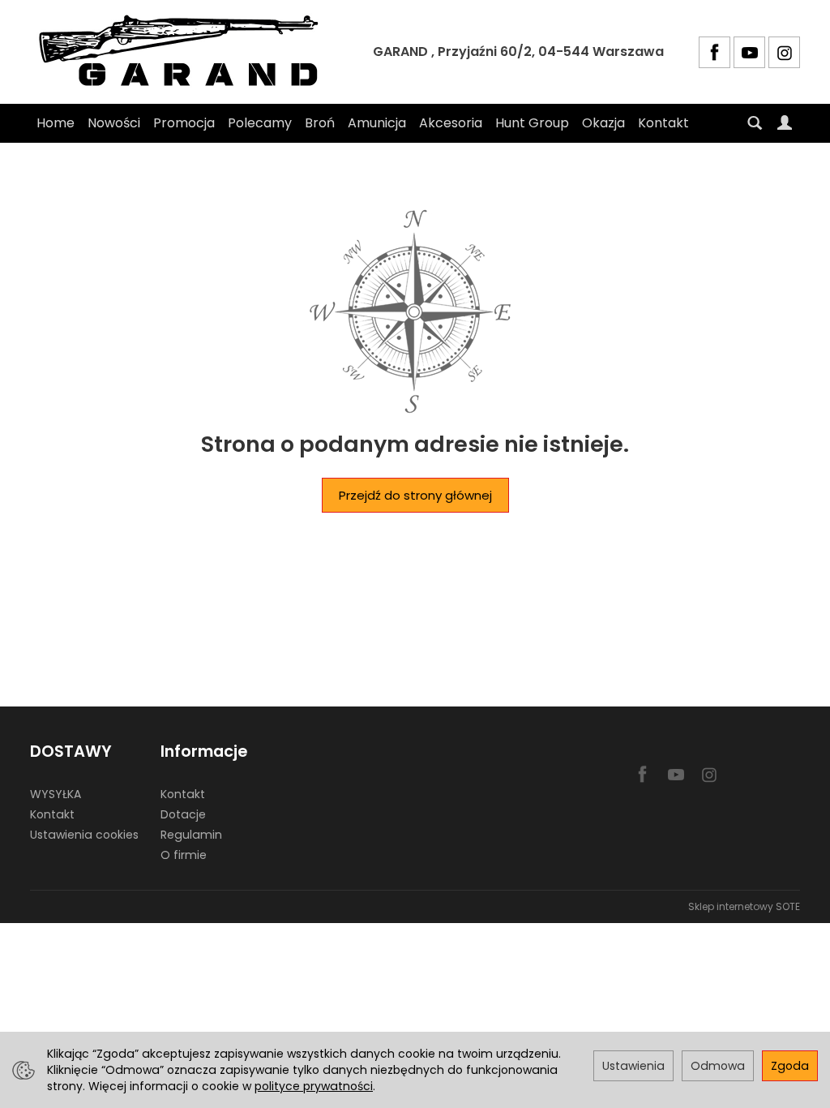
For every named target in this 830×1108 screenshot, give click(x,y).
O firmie (183, 855)
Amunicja (377, 123)
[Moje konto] (784, 123)
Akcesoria (450, 123)
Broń (320, 123)
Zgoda (790, 1066)
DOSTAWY (71, 751)
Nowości (114, 123)
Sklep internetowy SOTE (744, 906)
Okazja (603, 123)
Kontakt (663, 123)
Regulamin (191, 835)
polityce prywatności (314, 1086)
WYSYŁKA (55, 794)
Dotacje (183, 814)
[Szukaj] (754, 123)
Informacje (203, 751)
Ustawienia (633, 1066)
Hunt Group (532, 123)
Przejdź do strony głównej (415, 495)
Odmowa (718, 1066)
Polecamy (260, 123)
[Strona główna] (184, 51)
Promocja (184, 123)
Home (55, 123)
